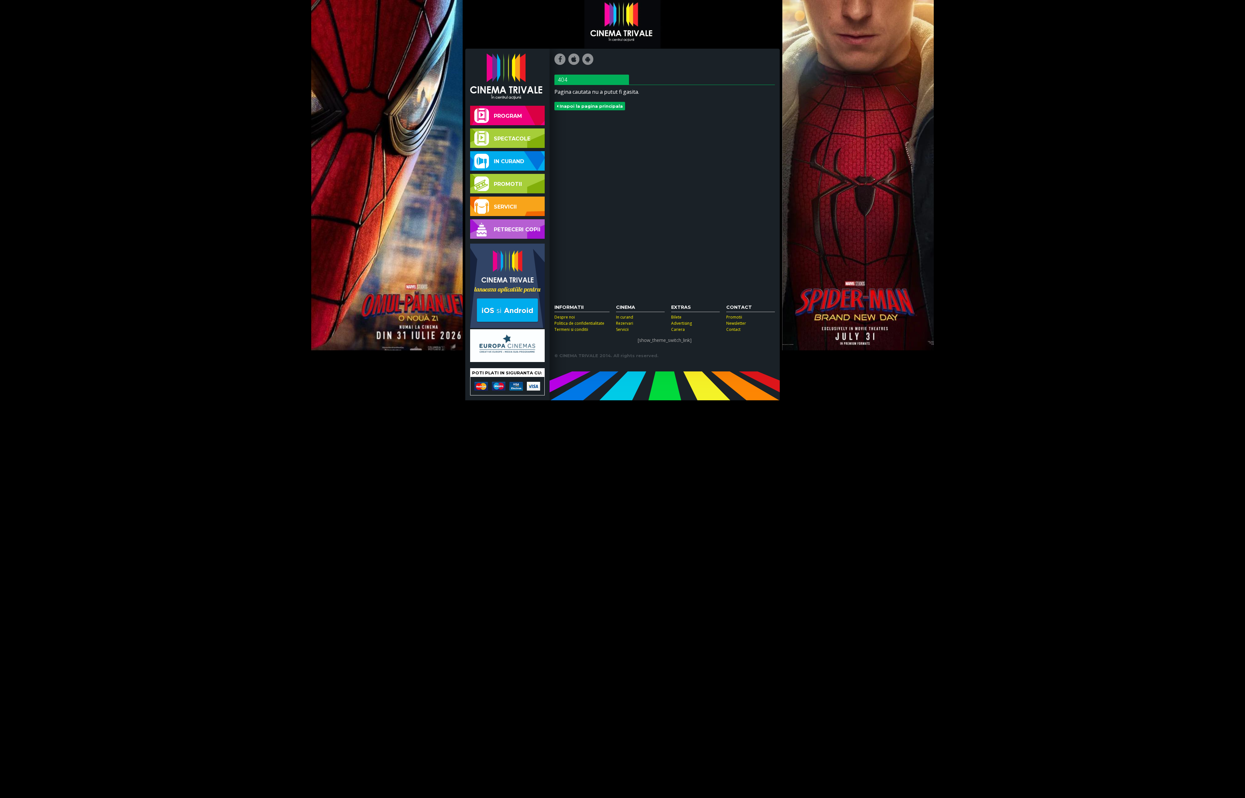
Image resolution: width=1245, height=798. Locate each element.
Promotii (508, 184)
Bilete (676, 317)
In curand (509, 161)
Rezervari (624, 323)
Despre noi (564, 317)
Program (508, 116)
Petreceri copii (517, 229)
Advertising (681, 323)
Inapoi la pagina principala (590, 106)
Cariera (678, 329)
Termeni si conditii (571, 329)
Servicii (505, 207)
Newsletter (736, 323)
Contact (733, 329)
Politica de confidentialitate (579, 323)
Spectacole (512, 139)
